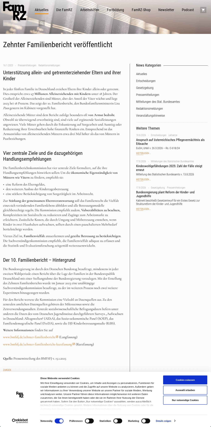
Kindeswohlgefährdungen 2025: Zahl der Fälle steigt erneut (169, 168)
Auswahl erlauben (185, 390)
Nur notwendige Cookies (185, 400)
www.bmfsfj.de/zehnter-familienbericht (29, 337)
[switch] (89, 420)
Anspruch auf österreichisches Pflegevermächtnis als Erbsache (170, 142)
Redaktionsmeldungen (49, 65)
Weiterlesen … (143, 153)
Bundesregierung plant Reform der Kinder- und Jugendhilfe (165, 194)
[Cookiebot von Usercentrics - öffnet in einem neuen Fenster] (20, 421)
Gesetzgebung (158, 187)
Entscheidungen (158, 135)
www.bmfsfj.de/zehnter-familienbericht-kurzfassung (37, 344)
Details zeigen (163, 420)
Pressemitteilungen (27, 65)
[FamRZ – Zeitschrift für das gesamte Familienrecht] (14, 11)
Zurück (7, 370)
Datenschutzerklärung (108, 409)
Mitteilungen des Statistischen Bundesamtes (172, 161)
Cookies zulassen (185, 380)
